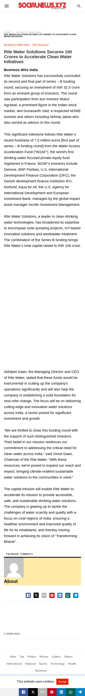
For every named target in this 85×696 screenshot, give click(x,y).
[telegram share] (75, 595)
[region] (42, 19)
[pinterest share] (52, 595)
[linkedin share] (59, 595)
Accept (62, 681)
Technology (40, 45)
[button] (14, 567)
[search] (78, 6)
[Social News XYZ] (42, 5)
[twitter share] (36, 595)
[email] (42, 692)
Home (7, 32)
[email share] (44, 595)
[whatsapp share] (67, 595)
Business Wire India (29, 32)
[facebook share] (28, 595)
